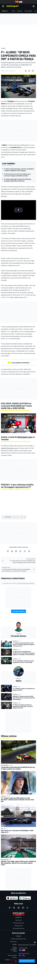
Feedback (18, 936)
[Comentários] (33, 70)
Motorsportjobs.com (18, 923)
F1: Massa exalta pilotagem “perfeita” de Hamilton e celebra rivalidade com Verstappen (19, 169)
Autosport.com (19, 925)
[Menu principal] (3, 6)
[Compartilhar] (25, 70)
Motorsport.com (24, 437)
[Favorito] (29, 70)
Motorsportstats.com (18, 928)
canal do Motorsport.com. (9, 448)
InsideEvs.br (18, 917)
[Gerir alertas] (29, 551)
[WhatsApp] (16, 551)
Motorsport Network (15, 959)
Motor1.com (18, 920)
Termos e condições (13, 955)
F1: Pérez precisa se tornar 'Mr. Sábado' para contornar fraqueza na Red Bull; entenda (17, 174)
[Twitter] (12, 551)
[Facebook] (8, 551)
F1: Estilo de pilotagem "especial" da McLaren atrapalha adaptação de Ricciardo (17, 180)
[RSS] (27, 907)
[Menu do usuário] (33, 6)
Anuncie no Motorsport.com (18, 938)
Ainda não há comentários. (18, 583)
